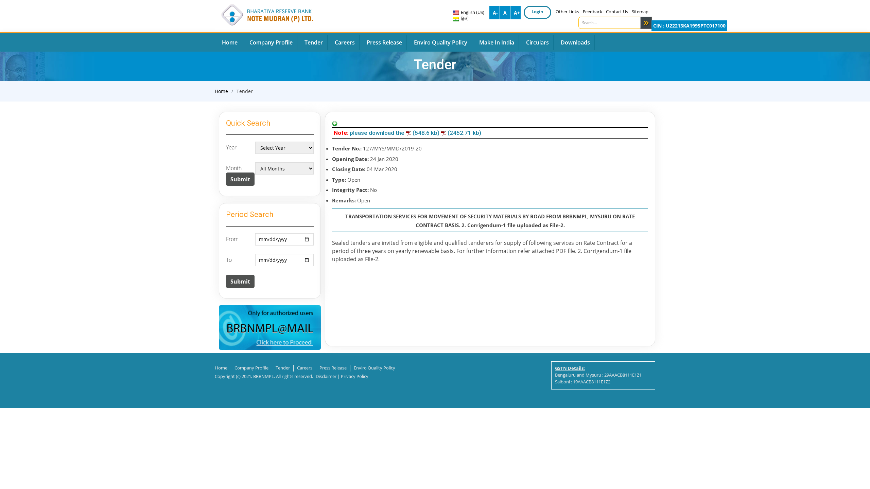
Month (234, 168)
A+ (517, 13)
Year (231, 147)
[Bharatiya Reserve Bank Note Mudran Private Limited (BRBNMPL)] (267, 14)
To (229, 260)
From (232, 239)
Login (537, 11)
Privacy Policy (354, 376)
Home (221, 91)
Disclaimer (326, 376)
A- (495, 13)
